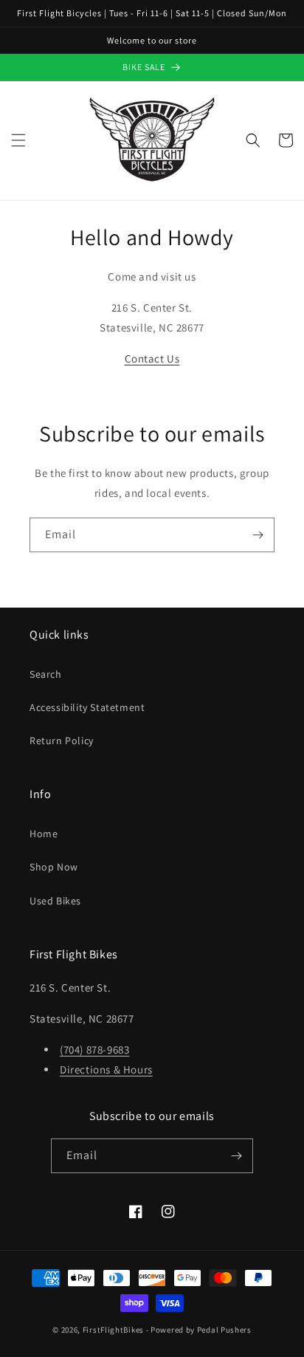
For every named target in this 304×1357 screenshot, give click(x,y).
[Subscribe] (257, 535)
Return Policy (62, 740)
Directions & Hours (106, 1069)
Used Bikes (55, 900)
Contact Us (152, 358)
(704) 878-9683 (94, 1049)
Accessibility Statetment (87, 707)
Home (44, 833)
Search (46, 674)
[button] (18, 140)
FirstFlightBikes (113, 1330)
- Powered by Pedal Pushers (199, 1330)
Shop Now (54, 866)
